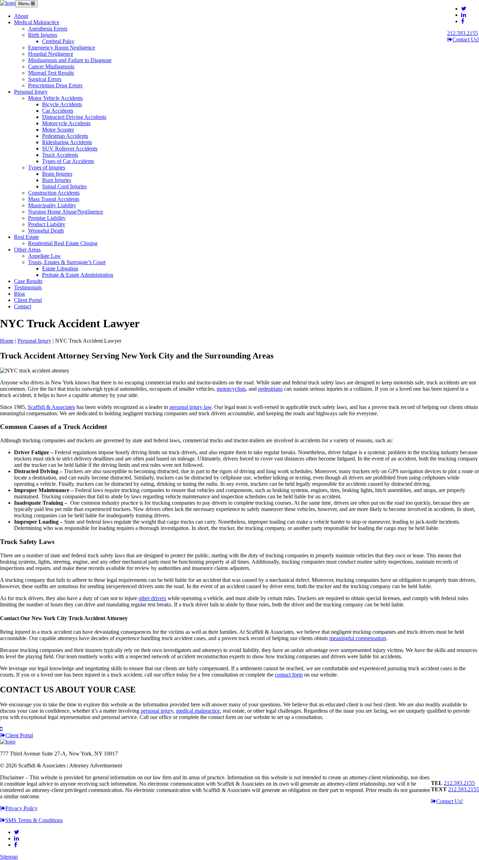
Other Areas (27, 250)
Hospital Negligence (50, 54)
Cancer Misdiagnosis (51, 66)
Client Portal (28, 300)
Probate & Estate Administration (77, 275)
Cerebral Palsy (58, 41)
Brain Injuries (57, 174)
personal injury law (190, 407)
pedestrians (270, 389)
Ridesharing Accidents (67, 142)
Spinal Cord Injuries (64, 186)
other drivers (152, 598)
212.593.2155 (462, 33)
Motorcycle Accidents (66, 123)
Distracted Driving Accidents (74, 117)
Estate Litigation (60, 268)
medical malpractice (198, 711)
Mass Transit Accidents (53, 199)
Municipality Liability (52, 205)
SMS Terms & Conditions (34, 820)
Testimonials (28, 287)
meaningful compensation (357, 638)
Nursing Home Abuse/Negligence (65, 212)
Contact (22, 306)
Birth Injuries (42, 35)
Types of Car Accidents (68, 161)
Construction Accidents (54, 193)
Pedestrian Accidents (65, 136)
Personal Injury (31, 92)
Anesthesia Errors (47, 29)
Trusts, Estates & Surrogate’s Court (67, 262)
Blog (19, 294)
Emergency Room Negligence (61, 48)
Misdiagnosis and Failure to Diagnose (70, 60)
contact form (289, 675)
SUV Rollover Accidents (69, 149)
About (21, 16)
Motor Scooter (58, 130)
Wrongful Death (46, 231)
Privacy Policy (21, 808)
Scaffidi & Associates (51, 407)
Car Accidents (57, 111)
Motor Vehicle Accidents (55, 98)
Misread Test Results (51, 73)
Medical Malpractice (36, 22)
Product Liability (46, 224)
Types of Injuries (46, 167)
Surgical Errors (44, 79)
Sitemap (9, 857)
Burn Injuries (56, 180)
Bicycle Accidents (62, 104)
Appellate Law (44, 256)
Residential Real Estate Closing (62, 243)
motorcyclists (231, 389)
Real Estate (26, 237)
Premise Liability (47, 218)
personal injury (157, 711)
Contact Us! (465, 39)
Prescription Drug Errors (55, 85)
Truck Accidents (60, 155)
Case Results (28, 281)
